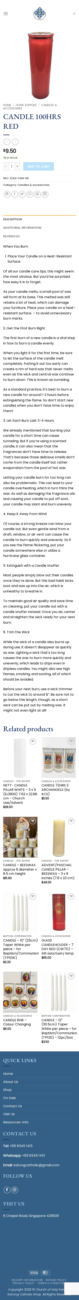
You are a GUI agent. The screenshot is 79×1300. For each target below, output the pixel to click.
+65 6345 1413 (21, 1145)
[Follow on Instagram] (14, 1190)
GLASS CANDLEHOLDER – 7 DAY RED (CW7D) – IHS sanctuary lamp (58, 947)
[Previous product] (15, 142)
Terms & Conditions (52, 1283)
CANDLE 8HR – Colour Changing (17, 1022)
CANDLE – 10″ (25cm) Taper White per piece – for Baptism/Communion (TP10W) (21, 949)
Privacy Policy (24, 1283)
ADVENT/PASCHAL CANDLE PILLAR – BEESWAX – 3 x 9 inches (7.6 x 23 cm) (58, 871)
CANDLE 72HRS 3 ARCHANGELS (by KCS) (56, 789)
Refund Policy (56, 1280)
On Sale (9, 1098)
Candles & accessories (33, 185)
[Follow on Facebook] (7, 1190)
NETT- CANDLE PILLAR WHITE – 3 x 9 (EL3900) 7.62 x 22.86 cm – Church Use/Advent (20, 794)
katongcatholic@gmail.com (36, 1165)
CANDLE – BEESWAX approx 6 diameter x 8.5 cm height (20, 869)
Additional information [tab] (22, 227)
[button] (5, 13)
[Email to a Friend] (29, 194)
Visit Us (9, 1114)
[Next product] (7, 142)
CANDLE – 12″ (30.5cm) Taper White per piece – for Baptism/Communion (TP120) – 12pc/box (59, 1029)
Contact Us (12, 1106)
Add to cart (39, 166)
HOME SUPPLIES (26, 105)
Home (7, 105)
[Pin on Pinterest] (37, 194)
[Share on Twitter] (22, 194)
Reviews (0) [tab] (11, 236)
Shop (7, 1089)
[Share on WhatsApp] (7, 194)
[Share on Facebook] (14, 194)
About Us (10, 1081)
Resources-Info (16, 1122)
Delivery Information (27, 1280)
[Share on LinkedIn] (45, 194)
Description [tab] (12, 219)
